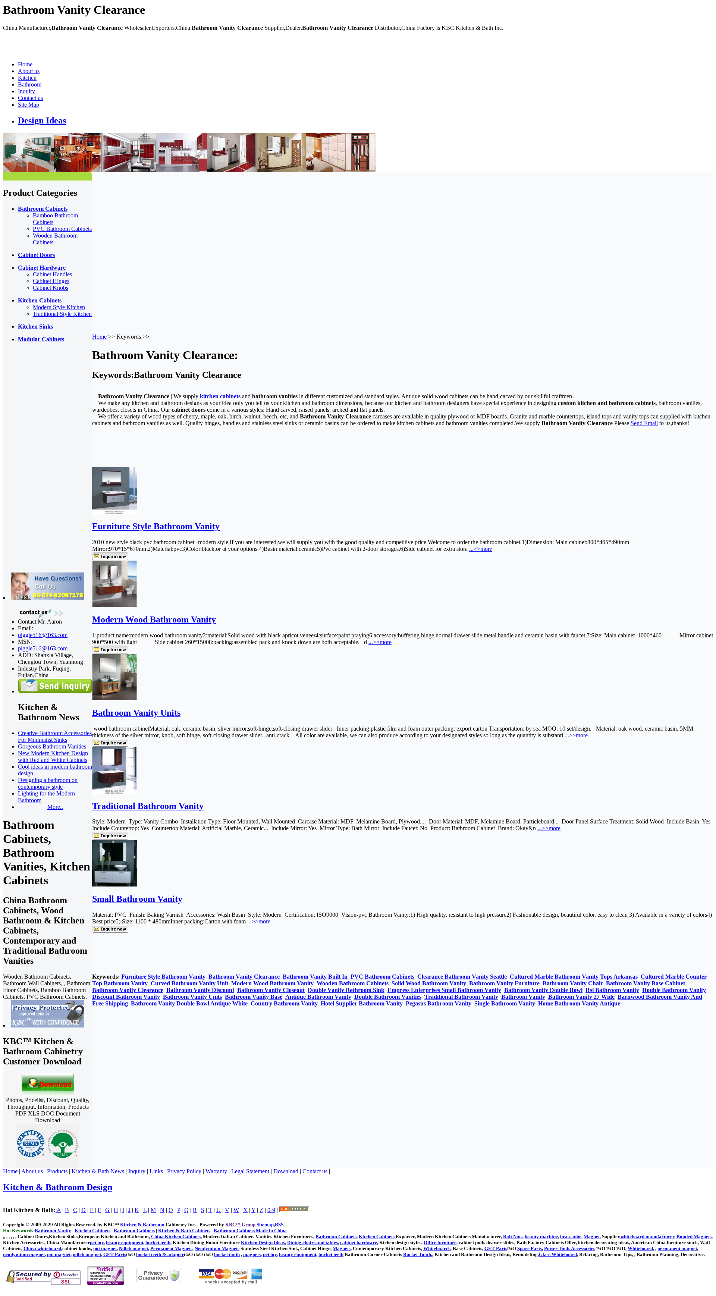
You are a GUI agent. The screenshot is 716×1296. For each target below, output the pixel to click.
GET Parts (495, 1248)
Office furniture (440, 1242)
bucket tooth (227, 1254)
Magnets (342, 1248)
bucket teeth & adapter (160, 1254)
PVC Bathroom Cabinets (62, 229)
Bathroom (29, 84)
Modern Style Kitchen (59, 307)
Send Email (644, 423)
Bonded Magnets (694, 1236)
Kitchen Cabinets (377, 1236)
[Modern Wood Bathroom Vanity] (114, 605)
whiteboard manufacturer (647, 1236)
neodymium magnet (24, 1254)
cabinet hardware (358, 1242)
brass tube (570, 1236)
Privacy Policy (184, 1171)
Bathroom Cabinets (336, 1236)
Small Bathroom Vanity (137, 899)
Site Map (28, 104)
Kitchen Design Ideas (263, 1242)
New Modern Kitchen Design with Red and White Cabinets (53, 756)
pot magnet (105, 1248)
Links (156, 1171)
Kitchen (27, 78)
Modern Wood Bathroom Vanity (154, 619)
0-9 (271, 1210)
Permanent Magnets (171, 1248)
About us (29, 71)
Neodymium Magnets (217, 1248)
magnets (252, 1254)
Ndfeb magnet (133, 1248)
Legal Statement (250, 1171)
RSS (279, 1224)
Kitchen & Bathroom (142, 1224)
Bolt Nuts (512, 1236)
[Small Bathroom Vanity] (114, 884)
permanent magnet (677, 1248)
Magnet (592, 1236)
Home (25, 64)
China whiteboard (42, 1248)
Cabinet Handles (52, 274)
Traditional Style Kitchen (62, 314)
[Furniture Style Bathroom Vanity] (114, 512)
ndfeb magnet (87, 1254)
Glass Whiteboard (558, 1254)
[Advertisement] (33, 460)
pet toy (97, 1242)
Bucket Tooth (417, 1254)
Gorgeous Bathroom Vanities (52, 746)
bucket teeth (157, 1242)
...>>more (480, 549)
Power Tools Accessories (569, 1248)
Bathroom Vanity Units (136, 713)
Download (285, 1171)
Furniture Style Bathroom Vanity (156, 526)
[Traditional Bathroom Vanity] (114, 791)
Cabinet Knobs (50, 288)
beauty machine (541, 1236)
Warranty (216, 1171)
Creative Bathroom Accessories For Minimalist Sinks (55, 736)
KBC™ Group (240, 1224)
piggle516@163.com (42, 635)
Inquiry (26, 91)
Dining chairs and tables (312, 1242)
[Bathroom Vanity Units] (114, 698)
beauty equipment (124, 1242)
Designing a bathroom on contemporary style (48, 783)
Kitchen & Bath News (98, 1171)
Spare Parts (529, 1248)
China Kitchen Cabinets (176, 1236)
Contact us (30, 98)
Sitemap (265, 1224)
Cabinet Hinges (51, 281)
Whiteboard (640, 1248)
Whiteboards (436, 1248)
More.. (55, 807)
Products (57, 1171)
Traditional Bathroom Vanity (148, 806)
